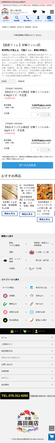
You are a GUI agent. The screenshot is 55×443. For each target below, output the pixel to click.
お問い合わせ (7, 364)
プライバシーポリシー (10, 358)
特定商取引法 (7, 351)
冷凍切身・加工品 (15, 27)
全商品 (4, 27)
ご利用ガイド (7, 344)
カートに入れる (27, 165)
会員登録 (5, 371)
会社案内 (5, 385)
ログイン (5, 378)
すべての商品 (8, 287)
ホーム (4, 337)
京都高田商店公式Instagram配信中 (13, 2)
